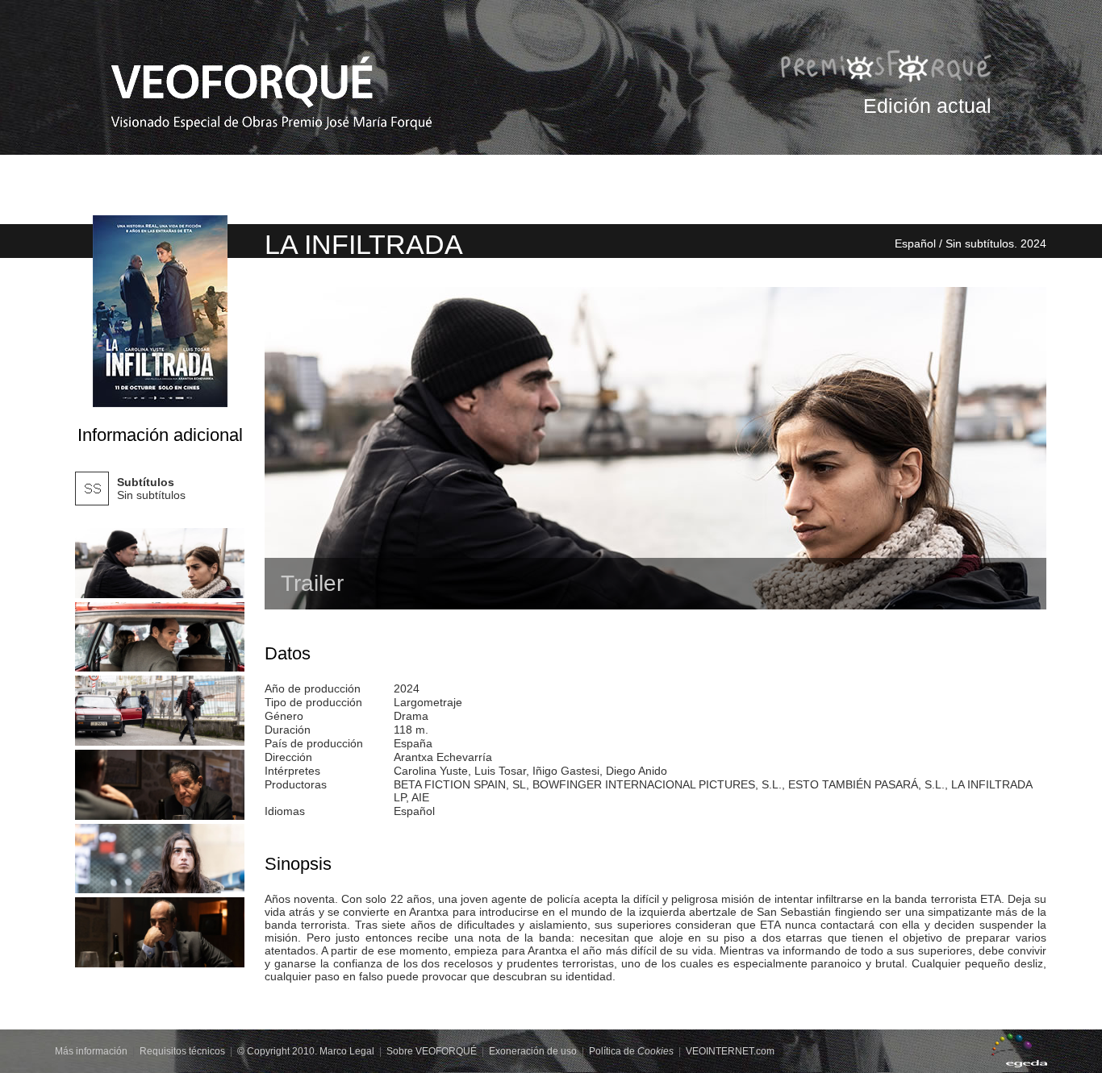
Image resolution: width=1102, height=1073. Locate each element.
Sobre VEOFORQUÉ (431, 1051)
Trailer (312, 583)
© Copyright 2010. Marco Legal (305, 1051)
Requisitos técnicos (182, 1051)
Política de (631, 1051)
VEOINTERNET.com (730, 1051)
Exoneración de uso (533, 1051)
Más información (91, 1051)
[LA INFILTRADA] (159, 563)
